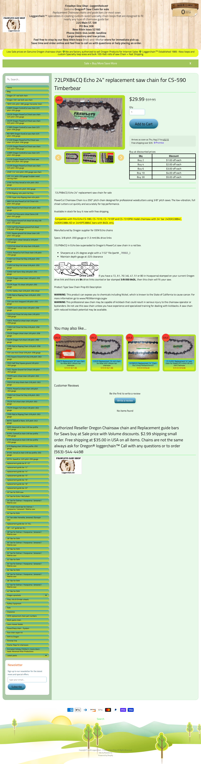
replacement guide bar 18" (17, 483)
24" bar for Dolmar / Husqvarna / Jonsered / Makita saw (24, 501)
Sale (9, 607)
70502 (124, 253)
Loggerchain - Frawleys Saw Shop (104, 750)
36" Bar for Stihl (13, 580)
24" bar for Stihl (13, 513)
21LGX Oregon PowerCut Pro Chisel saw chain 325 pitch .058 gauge (23, 141)
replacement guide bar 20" (17, 487)
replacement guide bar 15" (17, 475)
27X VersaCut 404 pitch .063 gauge (21, 188)
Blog (9, 91)
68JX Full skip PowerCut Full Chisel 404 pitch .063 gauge (22, 202)
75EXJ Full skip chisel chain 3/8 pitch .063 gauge (24, 383)
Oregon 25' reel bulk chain (17, 95)
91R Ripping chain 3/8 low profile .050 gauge (22, 447)
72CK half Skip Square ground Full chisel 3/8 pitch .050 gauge (23, 228)
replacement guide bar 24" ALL (19, 523)
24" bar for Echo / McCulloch (18, 496)
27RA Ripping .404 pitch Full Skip (20, 193)
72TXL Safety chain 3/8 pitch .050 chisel (23, 290)
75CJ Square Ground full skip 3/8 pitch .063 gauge (24, 357)
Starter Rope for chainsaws (17, 644)
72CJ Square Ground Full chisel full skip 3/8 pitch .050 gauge (24, 221)
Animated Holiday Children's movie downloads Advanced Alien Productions (23, 650)
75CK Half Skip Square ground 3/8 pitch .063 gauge (23, 364)
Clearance (11, 611)
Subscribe (16, 687)
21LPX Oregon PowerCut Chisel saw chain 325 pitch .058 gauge (23, 147)
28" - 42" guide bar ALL (16, 527)
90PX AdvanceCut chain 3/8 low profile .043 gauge (22, 428)
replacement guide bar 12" (17, 467)
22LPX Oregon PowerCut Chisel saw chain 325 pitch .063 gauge (23, 166)
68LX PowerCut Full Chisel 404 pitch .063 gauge (23, 208)
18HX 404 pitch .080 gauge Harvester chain (24, 103)
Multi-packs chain (14, 619)
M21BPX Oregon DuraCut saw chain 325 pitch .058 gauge (23, 134)
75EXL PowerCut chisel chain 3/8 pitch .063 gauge (22, 389)
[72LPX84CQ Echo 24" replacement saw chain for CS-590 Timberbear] (72, 157)
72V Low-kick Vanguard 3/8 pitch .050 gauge (22, 302)
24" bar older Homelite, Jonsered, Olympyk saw (24, 518)
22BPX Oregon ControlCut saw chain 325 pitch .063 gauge (23, 154)
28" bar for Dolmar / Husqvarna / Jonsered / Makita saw (24, 533)
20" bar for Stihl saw (15, 492)
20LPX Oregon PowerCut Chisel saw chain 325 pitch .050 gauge (23, 122)
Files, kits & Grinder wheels (18, 599)
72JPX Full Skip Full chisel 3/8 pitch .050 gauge (23, 266)
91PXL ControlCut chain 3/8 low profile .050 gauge (22, 434)
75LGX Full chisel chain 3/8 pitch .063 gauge (22, 402)
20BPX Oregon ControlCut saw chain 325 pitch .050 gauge (23, 109)
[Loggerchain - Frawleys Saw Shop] (14, 24)
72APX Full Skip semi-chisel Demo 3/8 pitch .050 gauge (22, 215)
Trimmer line (12, 640)
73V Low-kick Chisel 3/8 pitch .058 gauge (24, 352)
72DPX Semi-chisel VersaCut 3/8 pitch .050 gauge (22, 240)
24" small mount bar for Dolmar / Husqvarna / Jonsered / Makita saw (21, 507)
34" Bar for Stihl (13, 569)
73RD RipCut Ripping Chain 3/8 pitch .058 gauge (23, 347)
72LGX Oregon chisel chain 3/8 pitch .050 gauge (23, 279)
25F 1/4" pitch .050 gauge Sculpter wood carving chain (23, 177)
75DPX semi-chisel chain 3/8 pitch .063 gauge (23, 377)
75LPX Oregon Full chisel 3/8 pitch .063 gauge (23, 408)
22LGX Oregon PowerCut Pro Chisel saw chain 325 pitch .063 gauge (23, 160)
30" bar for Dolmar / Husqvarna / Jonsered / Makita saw (24, 543)
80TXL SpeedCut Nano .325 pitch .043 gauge (22, 421)
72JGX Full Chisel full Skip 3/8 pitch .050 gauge (23, 260)
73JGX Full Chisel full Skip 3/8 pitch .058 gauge (23, 328)
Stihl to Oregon (13, 636)
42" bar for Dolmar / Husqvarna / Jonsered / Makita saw (24, 585)
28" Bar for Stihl (13, 538)
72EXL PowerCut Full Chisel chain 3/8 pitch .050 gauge (24, 253)
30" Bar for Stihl (13, 548)
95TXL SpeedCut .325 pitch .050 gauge (22, 459)
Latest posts (28, 656)
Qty (131, 107)
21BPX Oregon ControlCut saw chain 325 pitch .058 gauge (23, 128)
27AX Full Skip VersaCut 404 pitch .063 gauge (23, 183)
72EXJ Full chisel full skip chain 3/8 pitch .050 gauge (23, 247)
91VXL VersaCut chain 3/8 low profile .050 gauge (24, 453)
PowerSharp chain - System (18, 628)
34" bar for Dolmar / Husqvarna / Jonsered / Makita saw (24, 564)
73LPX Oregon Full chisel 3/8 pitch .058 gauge (23, 340)
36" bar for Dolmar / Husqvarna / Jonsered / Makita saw (24, 575)
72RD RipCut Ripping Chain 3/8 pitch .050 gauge (23, 296)
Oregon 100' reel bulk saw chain (20, 99)
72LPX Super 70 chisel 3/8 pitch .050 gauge (22, 285)
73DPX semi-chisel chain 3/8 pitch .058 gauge (23, 308)
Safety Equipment (14, 603)
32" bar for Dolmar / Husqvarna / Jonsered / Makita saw (24, 554)
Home (9, 87)
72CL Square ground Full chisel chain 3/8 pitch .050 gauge (23, 234)
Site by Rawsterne (105, 752)
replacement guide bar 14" (17, 471)
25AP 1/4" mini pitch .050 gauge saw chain (24, 171)
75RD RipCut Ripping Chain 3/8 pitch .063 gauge (23, 415)
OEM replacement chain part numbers (22, 615)
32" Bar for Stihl (13, 559)
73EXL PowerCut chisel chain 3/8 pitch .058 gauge (22, 321)
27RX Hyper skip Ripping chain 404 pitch (23, 197)
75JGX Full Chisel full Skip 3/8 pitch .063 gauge (23, 396)
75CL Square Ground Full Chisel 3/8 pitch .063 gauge (23, 370)
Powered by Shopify (105, 755)
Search (100, 719)
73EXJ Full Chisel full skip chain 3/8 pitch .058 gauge (23, 315)
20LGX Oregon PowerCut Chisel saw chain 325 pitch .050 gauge (23, 115)
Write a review (125, 400)
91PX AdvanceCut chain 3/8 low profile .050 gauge (22, 440)
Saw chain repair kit (15, 632)
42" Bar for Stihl (13, 591)
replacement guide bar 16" (17, 479)
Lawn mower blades (15, 624)
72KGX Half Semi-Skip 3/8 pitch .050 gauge (22, 272)
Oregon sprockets (28, 595)
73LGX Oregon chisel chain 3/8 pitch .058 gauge (23, 334)
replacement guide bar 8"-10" (18, 463)
